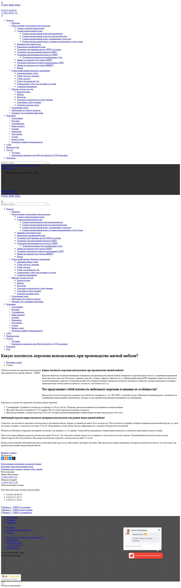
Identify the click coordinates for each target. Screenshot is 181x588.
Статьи (15, 136)
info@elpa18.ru (7, 168)
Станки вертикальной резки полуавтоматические (44, 36)
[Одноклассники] (6, 458)
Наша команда (18, 126)
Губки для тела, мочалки (28, 76)
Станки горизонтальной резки (30, 28)
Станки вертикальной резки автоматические (42, 33)
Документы (17, 134)
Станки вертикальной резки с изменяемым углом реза (46, 39)
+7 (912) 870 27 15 (9, 477)
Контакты (10, 158)
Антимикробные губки (27, 73)
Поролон (16, 23)
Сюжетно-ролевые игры (28, 105)
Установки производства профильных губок (42, 57)
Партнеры (11, 520)
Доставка (16, 152)
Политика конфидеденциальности (27, 142)
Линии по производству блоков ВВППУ (35, 65)
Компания (11, 115)
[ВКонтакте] (2, 458)
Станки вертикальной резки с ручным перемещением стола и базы (52, 41)
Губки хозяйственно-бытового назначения (31, 70)
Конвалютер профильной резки (31, 47)
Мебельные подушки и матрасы (26, 110)
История (15, 121)
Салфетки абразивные (27, 86)
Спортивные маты (20, 107)
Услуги (9, 150)
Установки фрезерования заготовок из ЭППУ (37, 54)
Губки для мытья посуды (28, 81)
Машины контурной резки (29, 44)
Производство (12, 147)
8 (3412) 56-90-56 (8, 10)
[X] (13, 458)
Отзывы (15, 129)
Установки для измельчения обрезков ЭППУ (37, 52)
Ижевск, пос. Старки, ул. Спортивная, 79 (19, 165)
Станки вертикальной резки (29, 31)
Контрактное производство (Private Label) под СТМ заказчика (40, 155)
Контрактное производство (18, 530)
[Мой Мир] (10, 458)
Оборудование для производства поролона (31, 25)
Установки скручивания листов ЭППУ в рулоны (39, 49)
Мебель (20, 94)
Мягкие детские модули (22, 89)
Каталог (10, 20)
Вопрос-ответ (18, 139)
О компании (17, 118)
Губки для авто (23, 78)
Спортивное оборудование (29, 102)
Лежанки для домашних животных (27, 113)
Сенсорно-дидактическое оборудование (35, 99)
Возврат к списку (9, 452)
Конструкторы (23, 91)
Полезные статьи (14, 362)
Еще (8, 349)
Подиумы (21, 97)
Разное (20, 68)
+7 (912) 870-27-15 (9, 13)
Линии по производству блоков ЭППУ (34, 60)
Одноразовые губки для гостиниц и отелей (36, 84)
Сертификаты (18, 123)
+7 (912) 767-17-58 (9, 482)
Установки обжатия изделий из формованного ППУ (40, 62)
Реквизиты (16, 131)
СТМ (8, 144)
